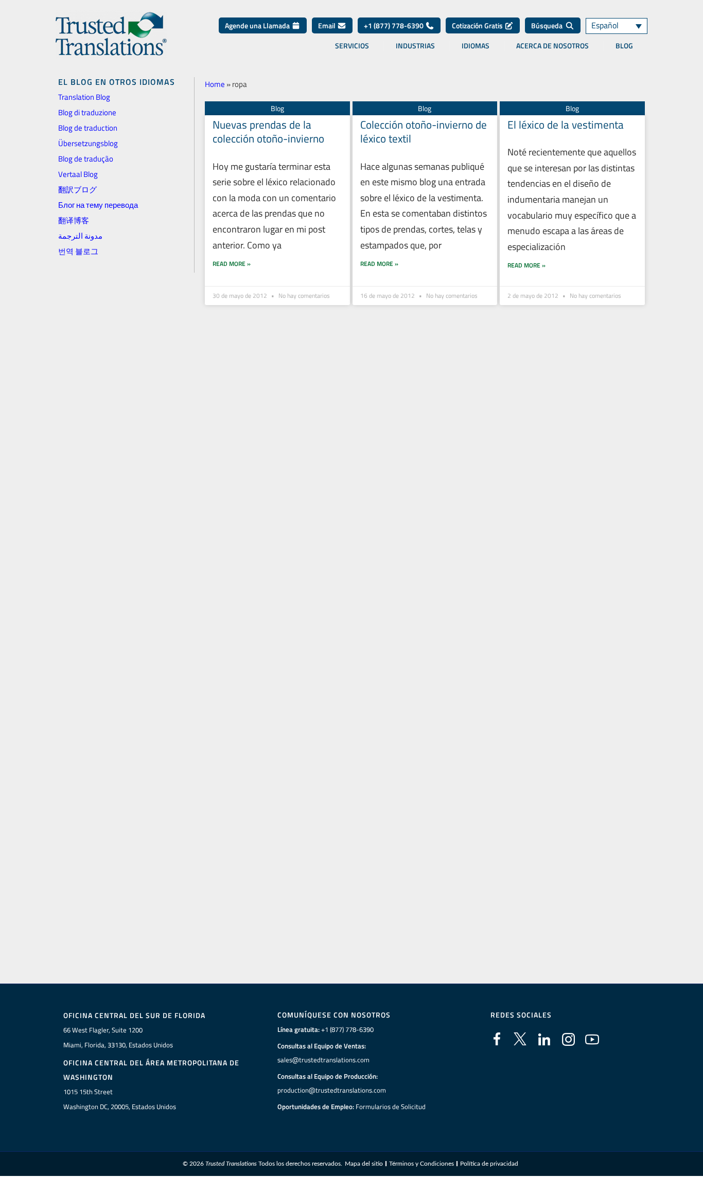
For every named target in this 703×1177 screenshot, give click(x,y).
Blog (624, 46)
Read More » (232, 264)
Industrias (415, 46)
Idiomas (475, 46)
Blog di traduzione (87, 112)
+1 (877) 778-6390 (394, 25)
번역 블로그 (78, 251)
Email (327, 25)
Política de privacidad (489, 1164)
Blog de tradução (85, 159)
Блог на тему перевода (98, 205)
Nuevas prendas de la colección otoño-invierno (268, 131)
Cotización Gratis (478, 25)
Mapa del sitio (364, 1164)
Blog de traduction (87, 128)
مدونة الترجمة (80, 236)
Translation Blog (84, 97)
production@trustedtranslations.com (331, 1090)
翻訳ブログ (77, 189)
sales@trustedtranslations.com (323, 1060)
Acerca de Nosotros (552, 46)
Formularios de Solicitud (391, 1106)
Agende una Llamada (258, 25)
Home (215, 84)
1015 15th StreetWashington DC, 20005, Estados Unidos (119, 1099)
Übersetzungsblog (88, 143)
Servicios (352, 46)
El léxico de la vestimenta (565, 124)
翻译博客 (73, 220)
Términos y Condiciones (421, 1164)
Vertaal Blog (78, 174)
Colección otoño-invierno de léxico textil (423, 131)
